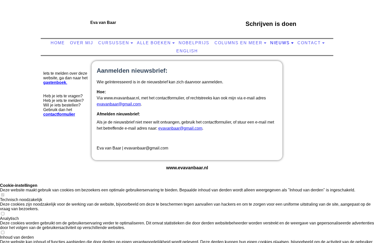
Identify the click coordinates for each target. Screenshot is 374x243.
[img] (186, 22)
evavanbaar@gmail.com (119, 104)
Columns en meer (238, 43)
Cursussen (113, 43)
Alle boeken (154, 43)
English (187, 51)
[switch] (2, 195)
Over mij (81, 43)
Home (58, 43)
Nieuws (280, 43)
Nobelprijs (194, 43)
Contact (309, 43)
